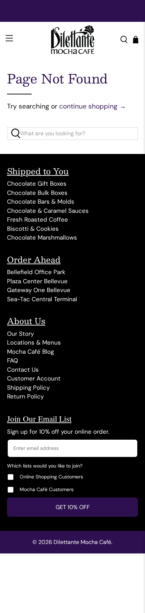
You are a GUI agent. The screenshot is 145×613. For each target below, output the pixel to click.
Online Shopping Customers (51, 476)
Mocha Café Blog (30, 351)
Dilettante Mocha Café (82, 542)
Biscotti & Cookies (33, 229)
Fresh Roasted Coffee (37, 219)
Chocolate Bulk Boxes (37, 193)
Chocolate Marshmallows (42, 237)
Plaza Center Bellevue (37, 281)
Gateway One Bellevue (38, 290)
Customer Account (34, 378)
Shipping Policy (28, 387)
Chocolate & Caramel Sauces (48, 211)
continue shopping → (92, 106)
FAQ (12, 360)
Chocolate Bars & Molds (40, 201)
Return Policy (25, 396)
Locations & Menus (34, 342)
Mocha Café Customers (47, 489)
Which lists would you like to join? (44, 466)
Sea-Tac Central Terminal (42, 299)
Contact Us (23, 369)
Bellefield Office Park (36, 272)
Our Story (20, 334)
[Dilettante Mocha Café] (72, 39)
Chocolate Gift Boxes (37, 183)
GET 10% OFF (73, 507)
